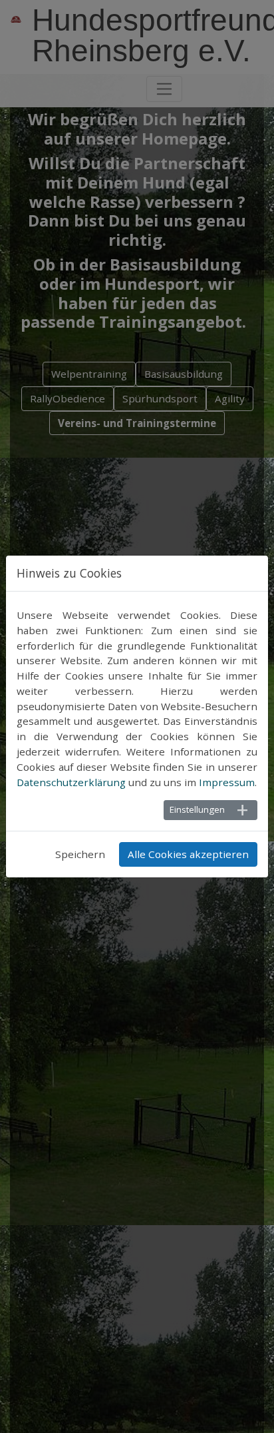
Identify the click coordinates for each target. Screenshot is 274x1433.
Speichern (80, 854)
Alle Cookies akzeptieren (188, 854)
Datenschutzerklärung (71, 782)
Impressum (227, 782)
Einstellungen (197, 809)
